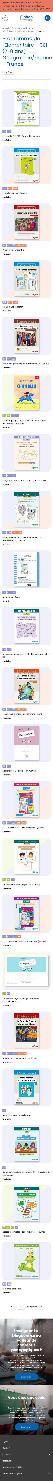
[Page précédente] (11, 1306)
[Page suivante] (41, 1306)
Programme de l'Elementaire (24, 28)
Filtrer (10, 72)
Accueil (5, 28)
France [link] (41, 31)
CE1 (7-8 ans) (8, 31)
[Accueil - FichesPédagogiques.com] (26, 18)
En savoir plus (26, 1377)
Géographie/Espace (26, 31)
